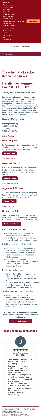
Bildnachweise (27, 415)
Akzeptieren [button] (33, 21)
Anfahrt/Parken (10, 178)
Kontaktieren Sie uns (11, 224)
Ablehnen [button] (21, 21)
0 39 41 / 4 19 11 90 (21, 409)
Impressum (5, 415)
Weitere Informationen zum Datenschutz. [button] (7, 36)
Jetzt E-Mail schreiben (20, 321)
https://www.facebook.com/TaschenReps (14, 414)
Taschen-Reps (9, 201)
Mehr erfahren (9, 153)
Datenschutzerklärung (16, 415)
